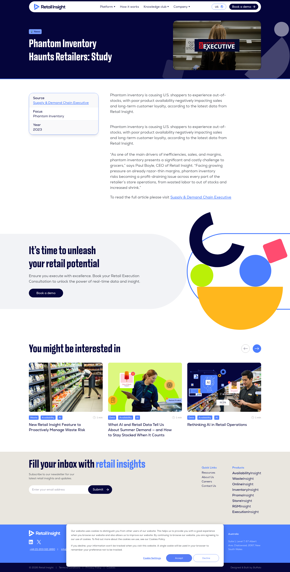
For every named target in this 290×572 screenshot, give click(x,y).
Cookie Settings (152, 558)
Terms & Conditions (69, 567)
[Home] (49, 7)
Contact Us (209, 486)
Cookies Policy (157, 539)
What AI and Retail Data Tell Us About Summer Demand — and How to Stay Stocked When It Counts (140, 429)
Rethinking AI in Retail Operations (217, 424)
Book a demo (241, 7)
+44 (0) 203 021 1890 (42, 549)
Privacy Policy (93, 567)
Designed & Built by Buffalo (246, 567)
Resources (208, 472)
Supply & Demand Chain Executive (61, 102)
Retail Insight (46, 567)
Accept (179, 558)
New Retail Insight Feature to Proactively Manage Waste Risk (57, 427)
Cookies (111, 567)
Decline (206, 558)
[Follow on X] (39, 542)
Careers (207, 481)
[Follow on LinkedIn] (31, 542)
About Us (208, 477)
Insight (246, 473)
